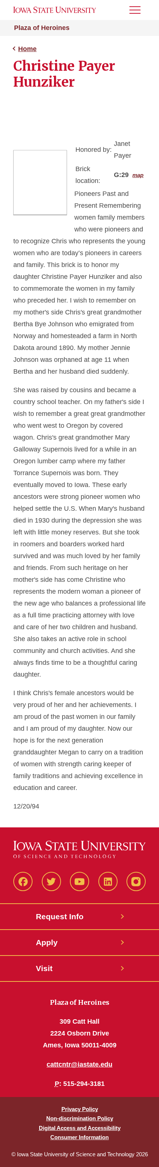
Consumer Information (79, 1137)
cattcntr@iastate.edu (79, 1064)
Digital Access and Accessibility (80, 1128)
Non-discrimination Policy (79, 1118)
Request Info (60, 916)
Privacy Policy (79, 1109)
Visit (44, 968)
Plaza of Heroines (42, 27)
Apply (47, 942)
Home (27, 49)
